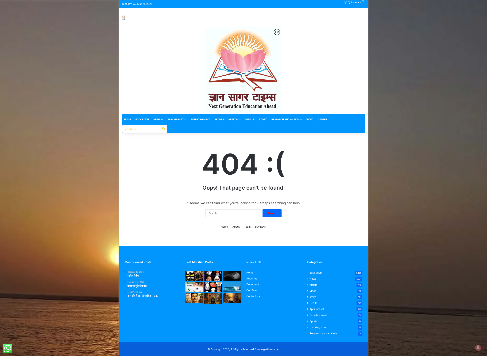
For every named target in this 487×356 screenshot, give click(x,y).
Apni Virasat (175, 119)
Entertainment (200, 119)
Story (263, 119)
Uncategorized (318, 327)
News (157, 119)
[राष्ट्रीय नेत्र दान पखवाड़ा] (194, 287)
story (313, 296)
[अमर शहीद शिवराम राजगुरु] (194, 298)
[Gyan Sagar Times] (124, 17)
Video (309, 119)
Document (252, 284)
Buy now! (260, 226)
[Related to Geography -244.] (232, 287)
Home (127, 119)
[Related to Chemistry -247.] (232, 276)
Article (249, 119)
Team (247, 226)
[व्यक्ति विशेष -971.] (213, 287)
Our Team (252, 290)
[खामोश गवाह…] (232, 298)
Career (322, 119)
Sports (219, 119)
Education (142, 119)
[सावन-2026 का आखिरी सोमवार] (194, 276)
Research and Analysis (286, 119)
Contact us (253, 296)
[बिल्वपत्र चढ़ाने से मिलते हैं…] (213, 298)
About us (251, 278)
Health (233, 119)
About (236, 226)
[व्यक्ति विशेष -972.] (213, 276)
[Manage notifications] (478, 348)
